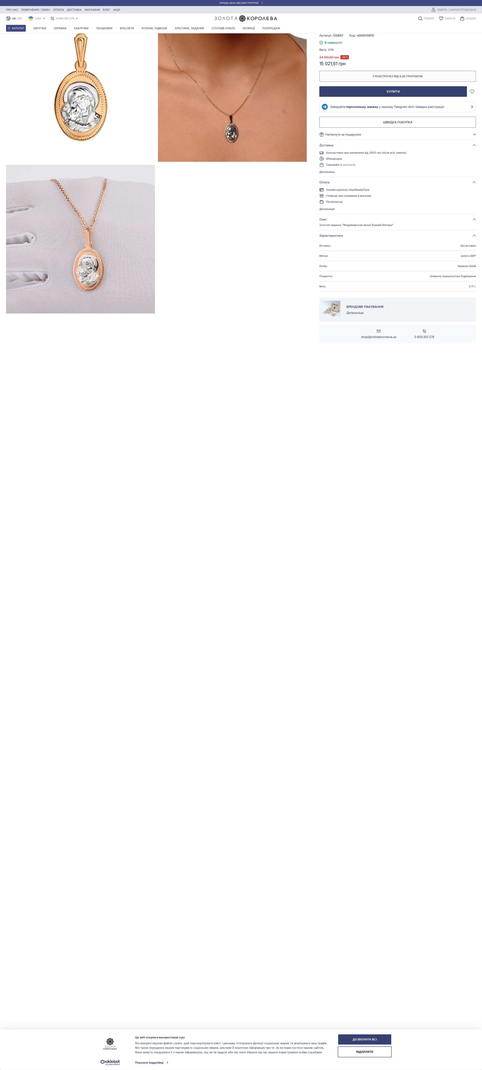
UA (14, 18)
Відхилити (364, 1051)
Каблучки (81, 28)
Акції (116, 9)
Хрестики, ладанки (189, 28)
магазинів (349, 164)
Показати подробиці (149, 1062)
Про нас (12, 9)
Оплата (58, 9)
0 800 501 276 (65, 18)
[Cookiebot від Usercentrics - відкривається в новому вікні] (110, 1062)
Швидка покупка (397, 122)
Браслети (127, 28)
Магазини (92, 9)
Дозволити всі (365, 1039)
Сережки (60, 28)
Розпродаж (271, 28)
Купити (393, 91)
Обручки (39, 28)
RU (20, 18)
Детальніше (327, 171)
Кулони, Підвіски (154, 28)
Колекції (249, 28)
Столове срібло (223, 28)
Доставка (74, 9)
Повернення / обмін (35, 9)
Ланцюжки (104, 28)
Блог (106, 9)
